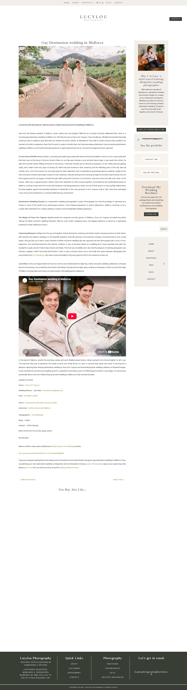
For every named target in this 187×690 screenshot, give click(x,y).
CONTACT (175, 19)
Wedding (77, 544)
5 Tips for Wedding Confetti (72, 547)
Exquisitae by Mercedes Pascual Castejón (41, 402)
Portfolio (87, 3)
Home (66, 3)
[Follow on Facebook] (6, 17)
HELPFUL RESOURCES (113, 677)
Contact (118, 3)
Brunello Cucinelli (30, 395)
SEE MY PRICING (151, 172)
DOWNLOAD (151, 214)
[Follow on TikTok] (15, 17)
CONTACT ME (151, 159)
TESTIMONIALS (112, 668)
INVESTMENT (74, 673)
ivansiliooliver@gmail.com (53, 390)
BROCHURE (112, 664)
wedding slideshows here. (69, 467)
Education (67, 544)
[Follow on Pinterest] (158, 119)
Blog (108, 3)
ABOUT (74, 664)
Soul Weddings (38, 255)
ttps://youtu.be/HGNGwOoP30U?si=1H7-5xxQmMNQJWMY (41, 453)
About (75, 3)
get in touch (28, 467)
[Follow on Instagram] (11, 17)
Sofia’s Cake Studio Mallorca (39, 408)
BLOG (113, 673)
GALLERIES (74, 668)
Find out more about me (151, 129)
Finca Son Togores (32, 385)
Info (98, 3)
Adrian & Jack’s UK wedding (62, 446)
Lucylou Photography (94, 464)
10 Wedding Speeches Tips (72, 620)
